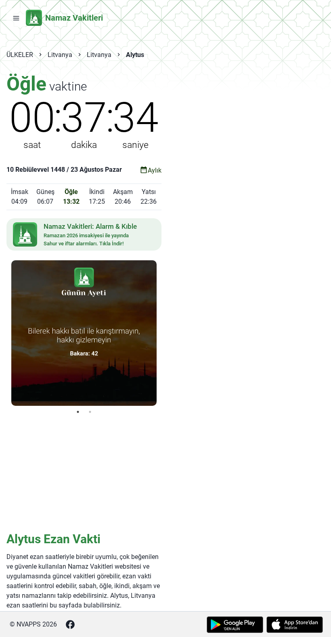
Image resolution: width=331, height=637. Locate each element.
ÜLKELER (19, 55)
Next (163, 333)
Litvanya (60, 55)
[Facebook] (70, 624)
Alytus (135, 55)
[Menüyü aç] (16, 17)
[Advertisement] (84, 472)
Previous (5, 333)
